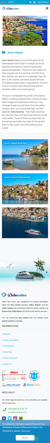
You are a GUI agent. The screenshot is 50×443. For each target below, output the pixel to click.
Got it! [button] (25, 438)
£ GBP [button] (10, 2)
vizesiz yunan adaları (11, 340)
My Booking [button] (42, 2)
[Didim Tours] (31, 384)
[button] (3, 2)
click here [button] (25, 431)
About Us (6, 334)
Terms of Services (10, 358)
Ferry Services (8, 346)
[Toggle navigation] (47, 8)
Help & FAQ (7, 352)
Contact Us (7, 364)
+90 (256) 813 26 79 (17, 409)
